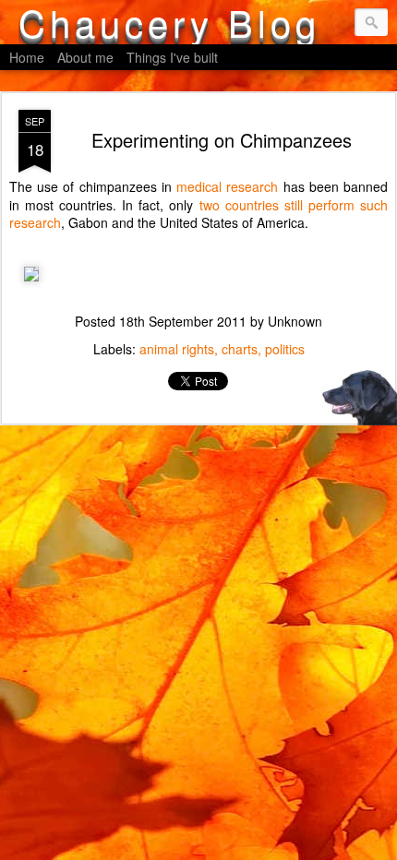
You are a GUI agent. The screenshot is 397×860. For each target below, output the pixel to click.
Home (26, 57)
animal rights (176, 349)
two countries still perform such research (198, 214)
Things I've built (172, 57)
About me (85, 57)
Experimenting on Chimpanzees (221, 139)
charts (240, 349)
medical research (227, 186)
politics (285, 349)
